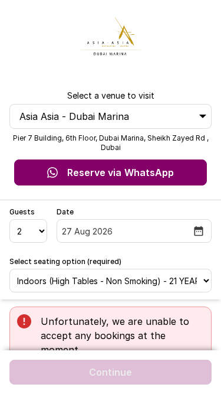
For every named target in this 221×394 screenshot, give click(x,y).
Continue (110, 372)
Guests (22, 211)
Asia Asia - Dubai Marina (74, 116)
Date (65, 211)
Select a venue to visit (110, 95)
